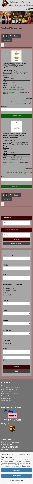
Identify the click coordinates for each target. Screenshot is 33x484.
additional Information (16, 480)
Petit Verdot (8, 295)
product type (8, 255)
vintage (5, 275)
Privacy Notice (5, 396)
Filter (16, 367)
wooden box (8, 343)
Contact (3, 385)
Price (5, 349)
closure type (7, 330)
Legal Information (6, 398)
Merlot (7, 292)
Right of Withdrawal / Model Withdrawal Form (10, 390)
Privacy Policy (26, 466)
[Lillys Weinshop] (16, 3)
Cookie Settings (6, 400)
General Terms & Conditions (9, 394)
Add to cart (16, 116)
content (6, 300)
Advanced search (16, 243)
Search (16, 239)
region (5, 320)
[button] (13, 22)
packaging (6, 340)
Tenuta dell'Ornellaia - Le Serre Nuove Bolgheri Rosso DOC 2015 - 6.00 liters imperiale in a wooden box (14, 65)
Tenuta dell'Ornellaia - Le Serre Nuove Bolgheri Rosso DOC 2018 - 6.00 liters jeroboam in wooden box (14, 135)
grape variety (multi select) (12, 285)
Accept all (16, 470)
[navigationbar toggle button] (32, 9)
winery (5, 265)
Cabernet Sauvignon (11, 290)
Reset (16, 371)
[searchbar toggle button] (27, 9)
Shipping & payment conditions (10, 387)
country (6, 310)
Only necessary (16, 475)
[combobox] (17, 36)
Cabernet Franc (9, 288)
